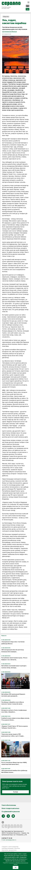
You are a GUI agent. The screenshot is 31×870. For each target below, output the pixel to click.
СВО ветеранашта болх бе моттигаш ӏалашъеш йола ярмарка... (12, 650)
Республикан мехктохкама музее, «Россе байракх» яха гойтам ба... (14, 658)
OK (15, 867)
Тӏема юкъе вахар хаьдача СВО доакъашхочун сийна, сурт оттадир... (12, 735)
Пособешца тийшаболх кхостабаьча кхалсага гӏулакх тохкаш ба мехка (12, 703)
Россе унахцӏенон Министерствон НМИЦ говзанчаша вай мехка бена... (14, 763)
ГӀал (27, 9)
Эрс (27, 6)
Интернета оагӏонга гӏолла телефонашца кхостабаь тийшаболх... (14, 711)
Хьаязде (15, 792)
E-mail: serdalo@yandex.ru (9, 840)
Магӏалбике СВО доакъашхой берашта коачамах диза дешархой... (13, 695)
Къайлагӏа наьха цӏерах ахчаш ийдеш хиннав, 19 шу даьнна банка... (15, 719)
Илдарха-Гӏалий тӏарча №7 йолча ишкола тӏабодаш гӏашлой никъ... (14, 727)
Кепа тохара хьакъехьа (10, 808)
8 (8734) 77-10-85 (7, 838)
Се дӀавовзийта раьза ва (11, 811)
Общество (6, 16)
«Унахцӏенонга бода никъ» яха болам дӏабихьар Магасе (12, 642)
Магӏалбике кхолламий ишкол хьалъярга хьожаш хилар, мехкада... (13, 666)
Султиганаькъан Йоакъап (9, 31)
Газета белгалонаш (9, 805)
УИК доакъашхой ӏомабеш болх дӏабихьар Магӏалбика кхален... (14, 771)
